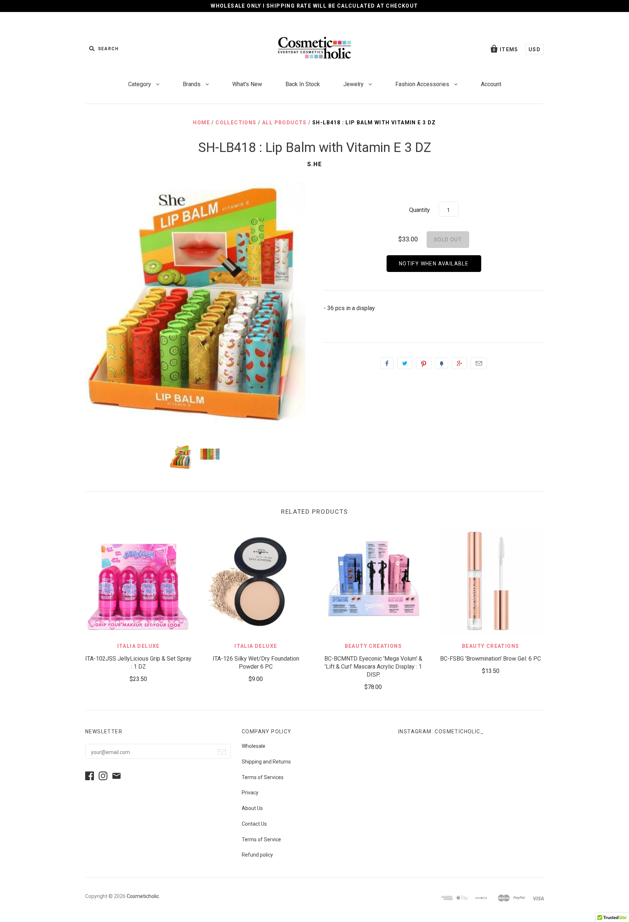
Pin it (423, 363)
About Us (252, 808)
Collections (235, 122)
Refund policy (257, 855)
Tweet (404, 363)
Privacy (250, 792)
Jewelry (354, 84)
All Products (284, 122)
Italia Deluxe (138, 646)
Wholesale (253, 746)
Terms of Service (261, 839)
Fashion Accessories (423, 84)
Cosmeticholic (143, 896)
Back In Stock (302, 84)
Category (140, 84)
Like (386, 363)
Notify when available (433, 263)
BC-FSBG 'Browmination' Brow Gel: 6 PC (490, 658)
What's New (247, 84)
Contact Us (254, 824)
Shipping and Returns (266, 762)
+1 (459, 363)
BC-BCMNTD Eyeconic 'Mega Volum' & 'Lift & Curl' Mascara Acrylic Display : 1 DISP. (373, 666)
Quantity (419, 210)
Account (491, 84)
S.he (314, 164)
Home (201, 122)
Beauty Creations (373, 646)
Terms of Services (263, 777)
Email (479, 363)
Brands (192, 84)
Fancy (441, 363)
